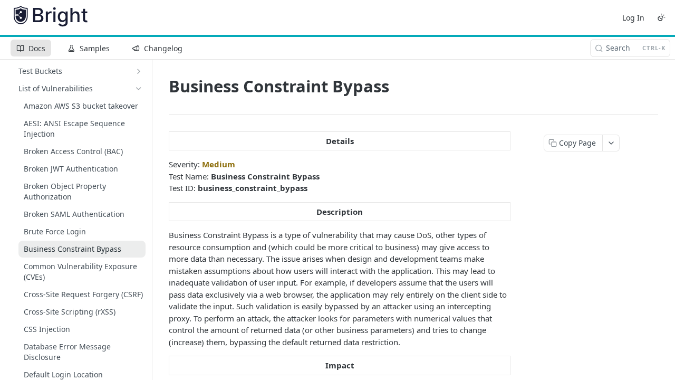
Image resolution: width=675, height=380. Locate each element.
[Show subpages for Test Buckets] (138, 71)
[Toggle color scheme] (661, 17)
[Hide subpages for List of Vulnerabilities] (138, 88)
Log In (633, 18)
